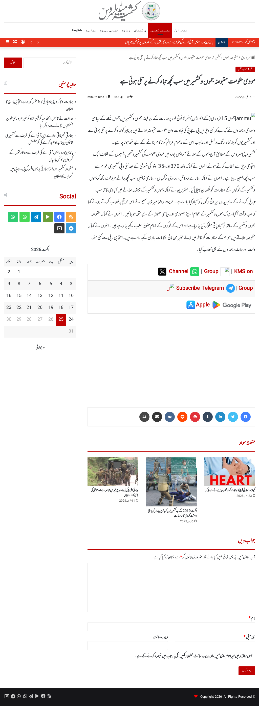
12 (50, 296)
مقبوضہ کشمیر (160, 30)
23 (8, 308)
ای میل (249, 637)
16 (8, 296)
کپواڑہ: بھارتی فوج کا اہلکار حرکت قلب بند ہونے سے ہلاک (230, 490)
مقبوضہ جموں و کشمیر (226, 58)
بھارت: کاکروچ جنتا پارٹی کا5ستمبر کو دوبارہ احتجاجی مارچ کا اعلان (39, 105)
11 (60, 296)
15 (18, 296)
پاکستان (140, 30)
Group (210, 271)
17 (71, 308)
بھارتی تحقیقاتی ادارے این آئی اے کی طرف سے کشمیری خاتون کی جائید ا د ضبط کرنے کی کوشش (39, 139)
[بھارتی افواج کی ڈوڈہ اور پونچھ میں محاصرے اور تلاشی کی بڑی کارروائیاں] (113, 471)
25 (60, 319)
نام (252, 618)
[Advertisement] (171, 356)
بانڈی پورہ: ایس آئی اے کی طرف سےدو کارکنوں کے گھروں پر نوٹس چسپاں (169, 42)
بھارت (126, 30)
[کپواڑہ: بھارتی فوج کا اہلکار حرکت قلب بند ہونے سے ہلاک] (229, 471)
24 (71, 319)
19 (50, 308)
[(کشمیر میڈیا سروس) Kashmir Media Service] (130, 11)
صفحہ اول (180, 30)
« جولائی (40, 347)
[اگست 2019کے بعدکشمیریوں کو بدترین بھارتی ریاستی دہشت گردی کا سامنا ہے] (171, 481)
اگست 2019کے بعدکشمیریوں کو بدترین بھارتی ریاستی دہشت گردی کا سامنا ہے (172, 513)
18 (60, 308)
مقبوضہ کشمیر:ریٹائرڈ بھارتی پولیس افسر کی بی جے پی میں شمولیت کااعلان (41, 172)
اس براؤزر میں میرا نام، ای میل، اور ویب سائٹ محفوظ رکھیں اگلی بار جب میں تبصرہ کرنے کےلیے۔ (193, 656)
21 (29, 308)
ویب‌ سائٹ (160, 637)
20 (39, 308)
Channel (179, 271)
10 (71, 296)
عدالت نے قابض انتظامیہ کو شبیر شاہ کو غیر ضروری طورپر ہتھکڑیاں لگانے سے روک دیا (39, 122)
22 (18, 308)
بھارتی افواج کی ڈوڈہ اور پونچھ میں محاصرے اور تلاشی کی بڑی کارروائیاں (114, 492)
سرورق (246, 58)
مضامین (90, 30)
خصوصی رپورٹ (109, 30)
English (77, 30)
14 (29, 296)
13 (39, 296)
